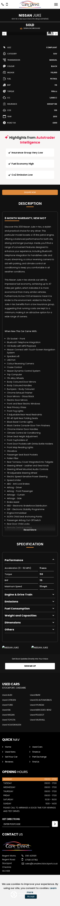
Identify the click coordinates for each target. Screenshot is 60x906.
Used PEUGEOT (37, 715)
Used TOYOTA (8, 720)
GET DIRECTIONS (11, 819)
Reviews (9, 762)
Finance (36, 752)
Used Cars (37, 747)
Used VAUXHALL (37, 720)
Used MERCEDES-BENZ (40, 710)
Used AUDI (7, 695)
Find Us (35, 762)
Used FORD (7, 705)
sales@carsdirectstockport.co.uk (41, 864)
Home (8, 747)
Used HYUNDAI (37, 705)
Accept (30, 896)
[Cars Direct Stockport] (30, 4)
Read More (30, 529)
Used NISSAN (8, 715)
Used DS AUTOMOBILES (41, 700)
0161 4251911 (30, 856)
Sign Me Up (30, 666)
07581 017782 (31, 860)
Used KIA (6, 710)
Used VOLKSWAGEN (11, 725)
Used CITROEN (9, 700)
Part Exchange (39, 757)
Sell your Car (11, 757)
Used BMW (35, 695)
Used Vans (10, 752)
